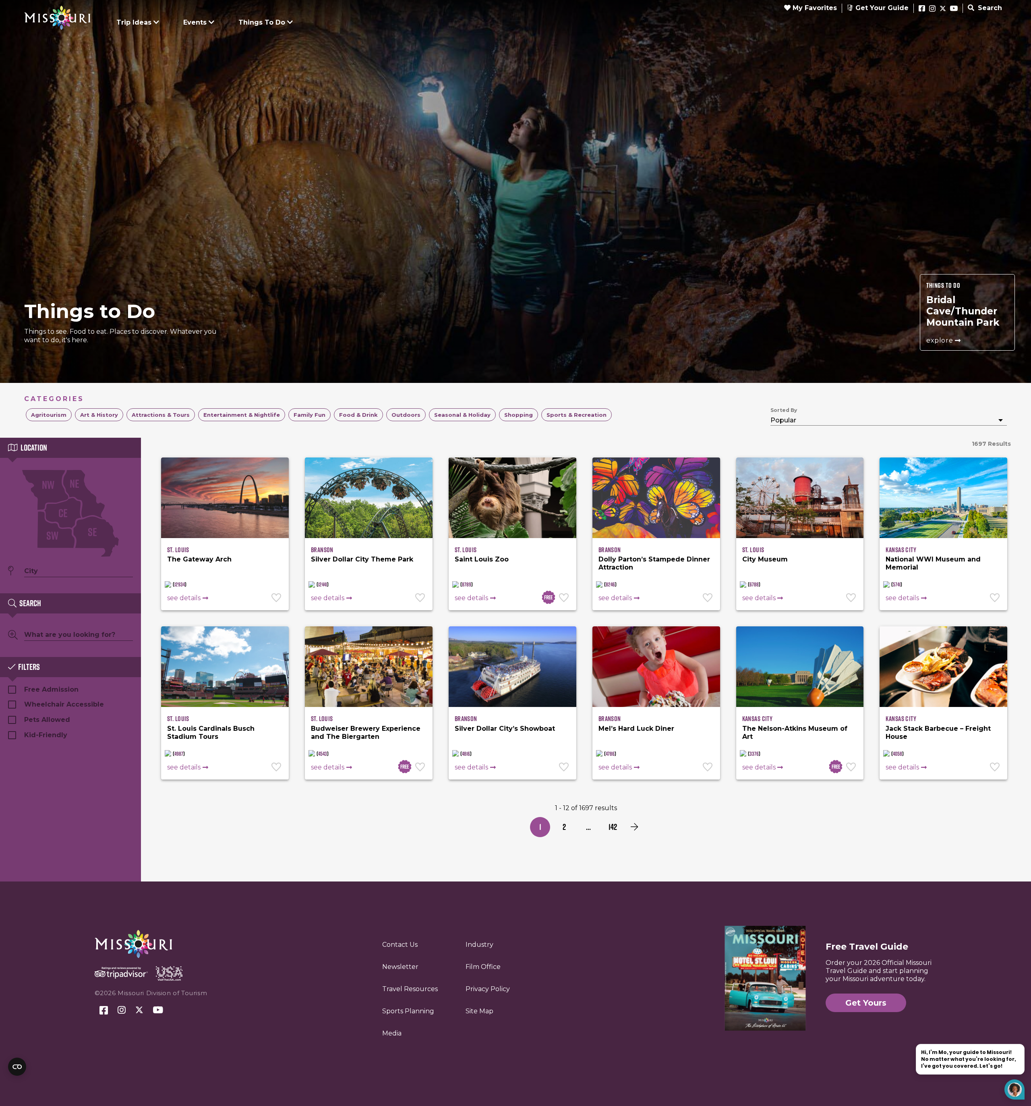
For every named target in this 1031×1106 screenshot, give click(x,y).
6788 (754, 584)
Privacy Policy (488, 989)
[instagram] (932, 8)
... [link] (588, 827)
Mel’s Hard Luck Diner (636, 728)
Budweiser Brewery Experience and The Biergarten (365, 732)
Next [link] (634, 827)
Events (195, 22)
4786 (610, 754)
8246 (610, 584)
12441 (322, 584)
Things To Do (261, 22)
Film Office (483, 967)
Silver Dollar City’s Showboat (505, 728)
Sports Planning (408, 1011)
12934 (179, 584)
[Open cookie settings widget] (17, 1067)
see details (184, 598)
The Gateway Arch (199, 559)
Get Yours (865, 1003)
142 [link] (613, 827)
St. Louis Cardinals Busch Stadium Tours (211, 732)
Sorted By (783, 410)
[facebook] (922, 8)
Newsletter (400, 967)
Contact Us (400, 944)
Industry (479, 944)
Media (392, 1033)
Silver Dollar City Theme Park (362, 559)
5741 (897, 584)
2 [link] (564, 827)
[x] (943, 8)
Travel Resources (410, 989)
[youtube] (954, 9)
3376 (754, 754)
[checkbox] (49, 414)
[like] (277, 598)
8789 (466, 584)
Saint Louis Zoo (482, 559)
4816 (466, 754)
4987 (178, 754)
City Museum (765, 559)
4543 (322, 754)
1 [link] (540, 827)
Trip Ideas (133, 22)
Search (989, 8)
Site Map (479, 1011)
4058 (897, 754)
